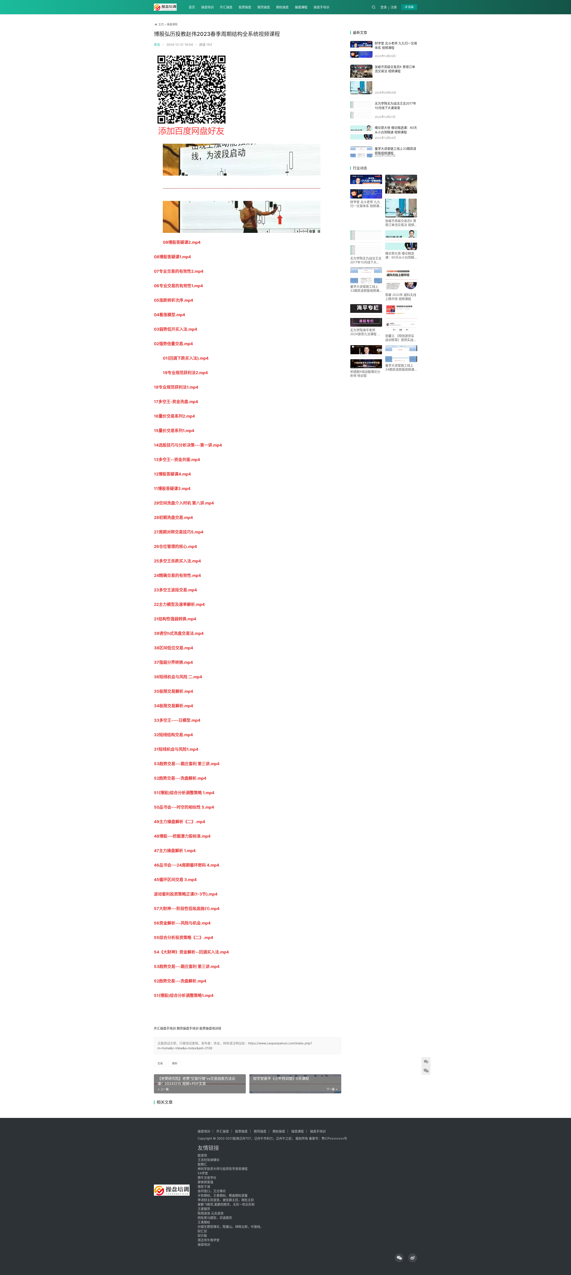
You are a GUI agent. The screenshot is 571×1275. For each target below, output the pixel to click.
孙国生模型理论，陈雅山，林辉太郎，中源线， (230, 1226)
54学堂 (203, 1173)
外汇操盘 (226, 7)
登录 (384, 7)
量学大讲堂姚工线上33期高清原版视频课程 (364, 289)
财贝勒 (202, 1235)
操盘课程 (301, 7)
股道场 (202, 1155)
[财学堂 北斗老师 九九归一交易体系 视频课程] (361, 49)
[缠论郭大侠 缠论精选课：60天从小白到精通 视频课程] (361, 132)
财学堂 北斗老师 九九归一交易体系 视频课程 (365, 204)
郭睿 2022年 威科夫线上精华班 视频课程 (400, 297)
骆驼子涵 (204, 1186)
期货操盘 (263, 7)
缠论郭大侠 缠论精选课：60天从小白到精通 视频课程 (399, 255)
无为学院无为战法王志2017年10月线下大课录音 (365, 260)
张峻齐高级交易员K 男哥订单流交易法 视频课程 (400, 223)
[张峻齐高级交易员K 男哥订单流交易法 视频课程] (361, 79)
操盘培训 (207, 7)
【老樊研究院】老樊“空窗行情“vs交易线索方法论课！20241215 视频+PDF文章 (196, 1081)
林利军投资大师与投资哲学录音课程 (223, 1168)
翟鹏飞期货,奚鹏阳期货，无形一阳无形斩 (226, 1204)
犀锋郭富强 (205, 1182)
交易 (160, 1063)
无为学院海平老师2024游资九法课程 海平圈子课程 (365, 332)
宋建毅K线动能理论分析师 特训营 (365, 373)
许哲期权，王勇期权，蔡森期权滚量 (223, 1195)
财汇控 (202, 1231)
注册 (394, 7)
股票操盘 (245, 7)
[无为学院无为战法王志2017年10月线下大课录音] (361, 110)
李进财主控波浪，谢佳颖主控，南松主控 (226, 1200)
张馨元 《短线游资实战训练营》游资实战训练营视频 (400, 338)
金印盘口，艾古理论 (212, 1191)
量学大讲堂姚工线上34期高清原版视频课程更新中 (399, 367)
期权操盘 (282, 7)
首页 (192, 7)
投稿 (411, 7)
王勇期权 (204, 1222)
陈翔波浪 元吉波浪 (210, 1213)
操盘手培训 (321, 7)
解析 (175, 1063)
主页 (161, 24)
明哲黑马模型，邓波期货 (215, 1218)
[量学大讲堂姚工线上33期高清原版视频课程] (361, 151)
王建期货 (204, 1209)
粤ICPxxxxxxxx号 (334, 1138)
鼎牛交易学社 (207, 1177)
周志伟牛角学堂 (208, 1240)
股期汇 (202, 1164)
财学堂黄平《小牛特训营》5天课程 (281, 1078)
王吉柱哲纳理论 (208, 1160)
